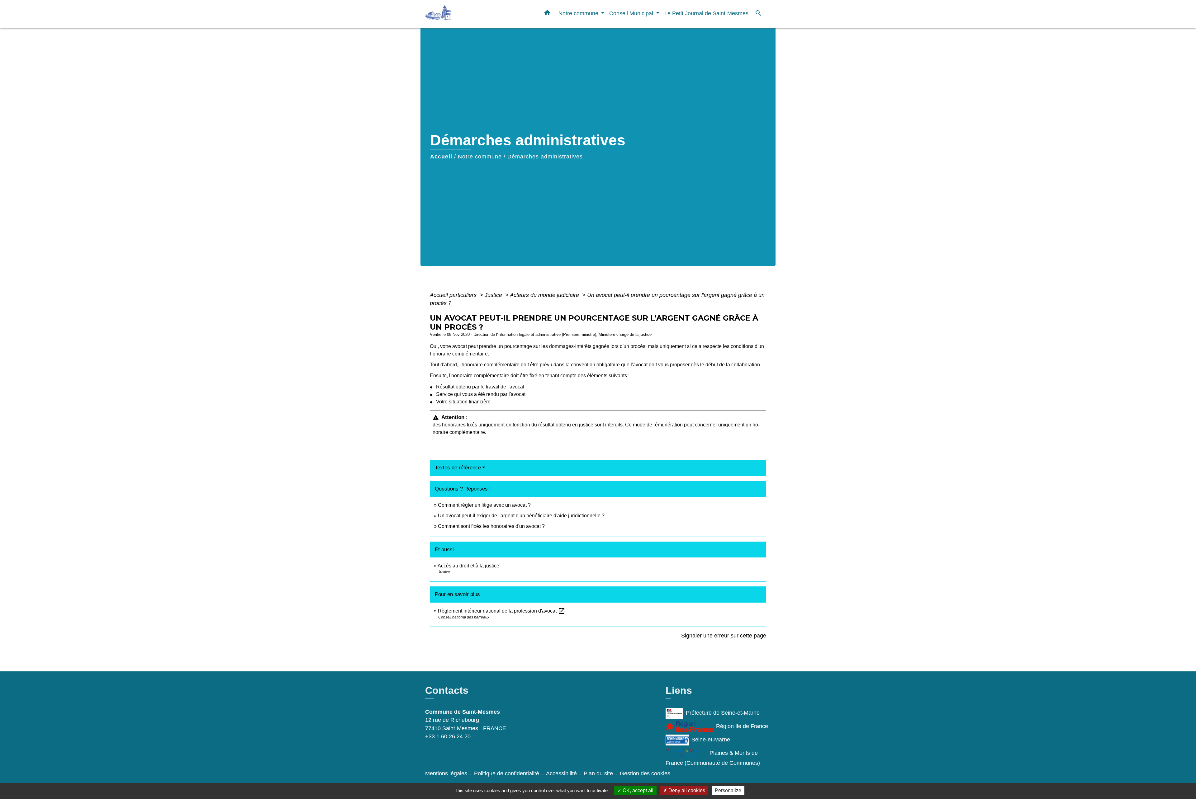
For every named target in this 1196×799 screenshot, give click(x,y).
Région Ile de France (742, 726)
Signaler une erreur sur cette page (723, 635)
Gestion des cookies (645, 773)
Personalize (728, 790)
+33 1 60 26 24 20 (448, 736)
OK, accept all (637, 790)
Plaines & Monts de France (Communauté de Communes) (713, 758)
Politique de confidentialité (506, 773)
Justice (494, 295)
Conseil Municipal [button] (632, 13)
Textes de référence (458, 468)
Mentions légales (446, 773)
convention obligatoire (595, 364)
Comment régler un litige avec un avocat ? (484, 505)
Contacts (446, 690)
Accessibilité (561, 773)
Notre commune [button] (579, 13)
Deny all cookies (686, 790)
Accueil (441, 156)
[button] (547, 14)
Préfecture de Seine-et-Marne (723, 713)
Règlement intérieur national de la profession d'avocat (501, 610)
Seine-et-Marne (710, 739)
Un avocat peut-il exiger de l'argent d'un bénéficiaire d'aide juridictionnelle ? (521, 515)
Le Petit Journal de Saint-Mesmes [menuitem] (706, 13)
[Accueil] (464, 14)
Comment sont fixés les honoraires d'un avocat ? (491, 526)
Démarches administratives (545, 156)
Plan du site (598, 773)
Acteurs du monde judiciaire (545, 295)
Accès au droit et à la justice (468, 565)
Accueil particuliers (454, 295)
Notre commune (480, 156)
